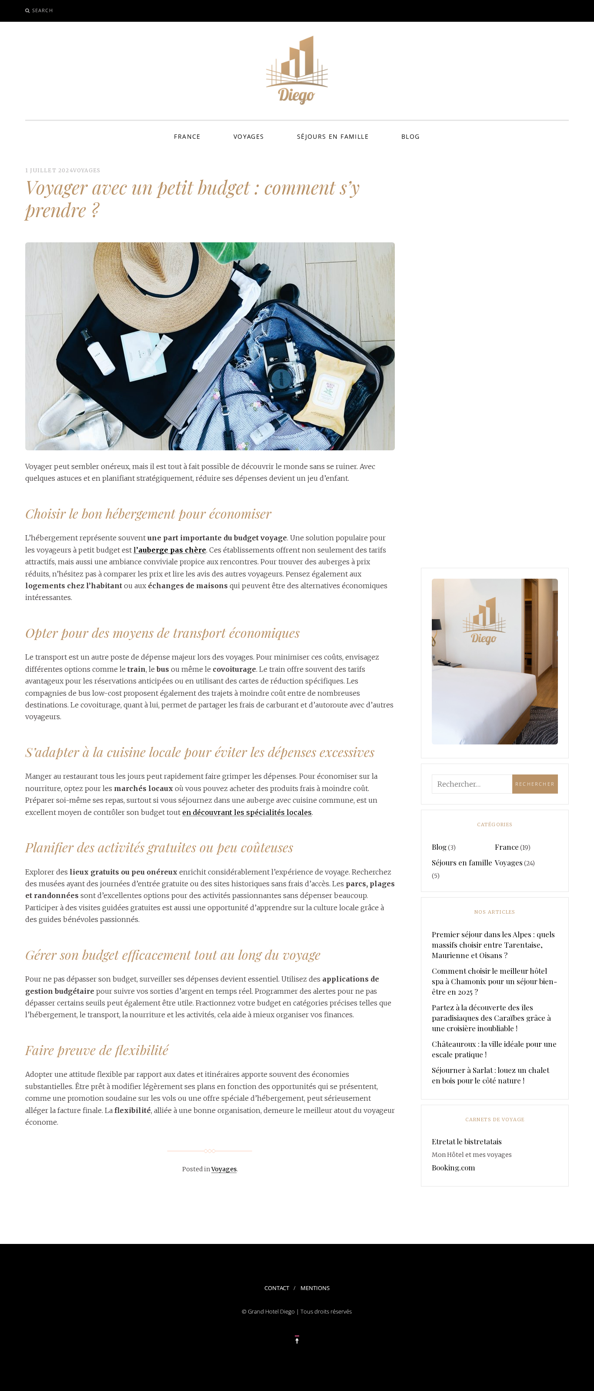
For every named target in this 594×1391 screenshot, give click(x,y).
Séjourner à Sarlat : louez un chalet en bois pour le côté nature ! (490, 1075)
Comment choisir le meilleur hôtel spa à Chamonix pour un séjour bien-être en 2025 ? (494, 981)
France (187, 136)
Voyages (249, 136)
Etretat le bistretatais (467, 1141)
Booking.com (453, 1167)
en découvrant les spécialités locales (247, 812)
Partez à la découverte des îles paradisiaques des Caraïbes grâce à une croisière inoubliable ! (491, 1017)
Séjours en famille (333, 136)
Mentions (315, 1288)
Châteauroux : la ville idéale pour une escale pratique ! (494, 1049)
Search (42, 10)
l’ (169, 550)
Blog (410, 136)
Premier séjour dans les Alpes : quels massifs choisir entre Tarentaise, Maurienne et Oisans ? (493, 944)
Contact (276, 1288)
